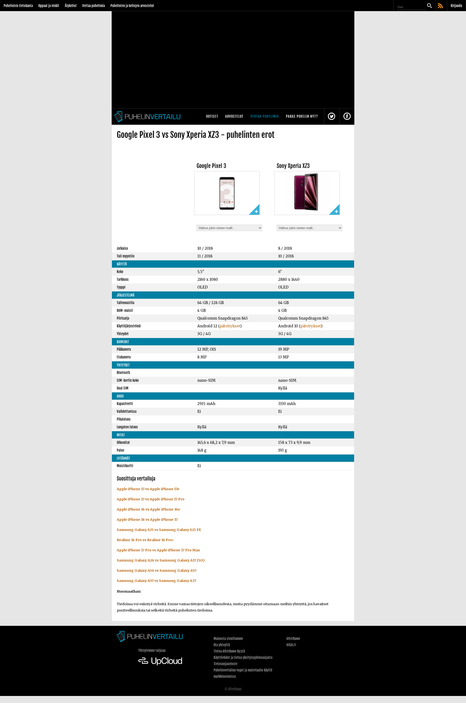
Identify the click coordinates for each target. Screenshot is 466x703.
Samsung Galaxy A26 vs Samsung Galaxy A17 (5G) (161, 560)
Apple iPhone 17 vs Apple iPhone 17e (148, 489)
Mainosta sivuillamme (228, 639)
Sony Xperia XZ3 (293, 166)
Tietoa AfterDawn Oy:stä (229, 651)
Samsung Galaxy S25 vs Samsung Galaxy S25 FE (159, 530)
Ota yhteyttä (222, 645)
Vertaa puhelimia (93, 6)
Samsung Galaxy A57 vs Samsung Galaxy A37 (156, 581)
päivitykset (230, 326)
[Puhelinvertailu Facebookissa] (347, 116)
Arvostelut (234, 116)
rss (441, 6)
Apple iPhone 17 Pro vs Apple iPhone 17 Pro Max (158, 550)
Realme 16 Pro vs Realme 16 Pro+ (145, 540)
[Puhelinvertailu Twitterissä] (331, 116)
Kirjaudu (456, 6)
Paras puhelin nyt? (302, 116)
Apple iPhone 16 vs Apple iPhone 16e (148, 509)
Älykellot (71, 6)
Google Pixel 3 (211, 166)
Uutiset (212, 116)
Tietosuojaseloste (225, 664)
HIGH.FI (291, 645)
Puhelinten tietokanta (18, 6)
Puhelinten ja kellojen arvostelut (132, 6)
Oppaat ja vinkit (48, 6)
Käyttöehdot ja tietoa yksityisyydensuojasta (243, 657)
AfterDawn (293, 639)
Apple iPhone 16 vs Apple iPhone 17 (147, 519)
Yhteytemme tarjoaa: (152, 650)
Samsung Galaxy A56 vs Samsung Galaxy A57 (156, 570)
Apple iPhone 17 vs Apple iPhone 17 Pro (150, 499)
